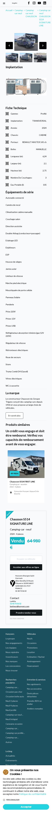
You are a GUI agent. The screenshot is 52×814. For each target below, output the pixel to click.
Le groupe (10, 638)
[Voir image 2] (26, 57)
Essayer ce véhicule (26, 559)
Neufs (29, 638)
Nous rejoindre (12, 652)
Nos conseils (11, 765)
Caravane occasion (14, 724)
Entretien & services (36, 679)
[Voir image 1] (12, 57)
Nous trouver (12, 670)
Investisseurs (12, 657)
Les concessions (13, 666)
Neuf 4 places (12, 705)
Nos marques (11, 661)
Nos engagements (14, 643)
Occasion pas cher (14, 692)
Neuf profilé (11, 710)
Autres (9, 742)
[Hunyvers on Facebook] (29, 3)
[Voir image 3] (40, 57)
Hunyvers (10, 634)
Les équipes (11, 647)
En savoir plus (14, 415)
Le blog (9, 751)
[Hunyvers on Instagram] (34, 3)
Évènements (11, 760)
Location (31, 652)
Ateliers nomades (35, 708)
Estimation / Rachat (36, 657)
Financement (33, 666)
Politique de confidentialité (32, 794)
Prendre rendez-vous (26, 612)
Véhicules (31, 634)
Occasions (32, 643)
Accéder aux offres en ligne (26, 567)
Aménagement (33, 661)
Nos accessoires (34, 688)
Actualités (10, 756)
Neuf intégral (11, 719)
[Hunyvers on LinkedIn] (45, 3)
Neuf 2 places (12, 701)
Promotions (32, 647)
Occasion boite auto (15, 696)
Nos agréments (34, 684)
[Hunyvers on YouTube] (39, 3)
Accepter (26, 806)
